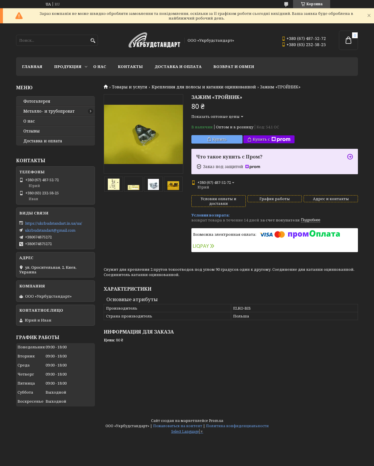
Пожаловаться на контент (177, 425)
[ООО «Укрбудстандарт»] (154, 40)
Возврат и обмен (233, 66)
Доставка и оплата (178, 66)
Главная (32, 66)
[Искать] (93, 41)
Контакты (130, 66)
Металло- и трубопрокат (49, 111)
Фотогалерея (36, 101)
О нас (99, 66)
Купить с (261, 139)
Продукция (68, 66)
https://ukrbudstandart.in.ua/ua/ (53, 223)
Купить (219, 139)
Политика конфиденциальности (237, 425)
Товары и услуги (129, 87)
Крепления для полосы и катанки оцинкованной (204, 87)
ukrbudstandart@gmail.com (50, 230)
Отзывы (31, 131)
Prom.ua (216, 420)
